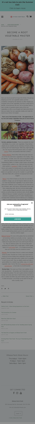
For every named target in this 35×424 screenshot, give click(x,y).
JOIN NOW (17, 219)
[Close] (32, 203)
